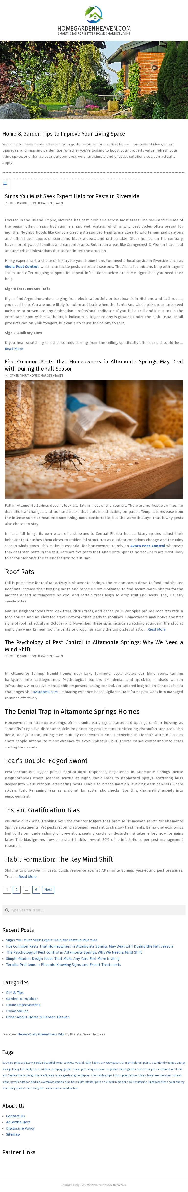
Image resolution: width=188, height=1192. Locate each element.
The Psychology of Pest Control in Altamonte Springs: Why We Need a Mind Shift (74, 952)
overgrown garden (52, 1082)
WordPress (119, 1185)
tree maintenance (51, 1088)
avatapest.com (45, 692)
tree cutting (31, 1088)
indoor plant (121, 1075)
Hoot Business (88, 1185)
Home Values (17, 1011)
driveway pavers (111, 1062)
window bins (70, 1088)
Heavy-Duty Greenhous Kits (40, 1034)
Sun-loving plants (13, 1088)
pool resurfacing (137, 1082)
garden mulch (117, 1069)
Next (48, 889)
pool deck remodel (114, 1082)
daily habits (92, 1062)
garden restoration (162, 1069)
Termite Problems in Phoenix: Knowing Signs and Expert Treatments (63, 965)
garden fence (71, 1069)
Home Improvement (23, 1005)
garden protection (138, 1069)
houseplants (84, 1075)
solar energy (176, 1082)
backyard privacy (12, 1062)
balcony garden (33, 1062)
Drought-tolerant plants (136, 1062)
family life (18, 1069)
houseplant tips (102, 1075)
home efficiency (44, 1075)
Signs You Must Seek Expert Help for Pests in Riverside (72, 196)
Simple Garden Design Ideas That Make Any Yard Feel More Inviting (63, 958)
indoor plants (137, 1075)
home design (26, 1075)
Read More (14, 349)
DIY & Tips (15, 992)
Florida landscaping (50, 1069)
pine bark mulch (74, 1082)
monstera (166, 1075)
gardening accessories (94, 1069)
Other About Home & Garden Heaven (36, 203)
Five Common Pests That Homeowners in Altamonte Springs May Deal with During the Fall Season (89, 946)
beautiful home (53, 1062)
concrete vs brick (74, 1062)
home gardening (65, 1075)
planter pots (93, 1082)
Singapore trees (158, 1082)
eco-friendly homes (164, 1062)
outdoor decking (30, 1082)
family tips (31, 1069)
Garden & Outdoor (22, 999)
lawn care (153, 1075)
